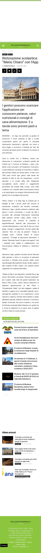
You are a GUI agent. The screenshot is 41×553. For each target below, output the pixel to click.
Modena (10, 51)
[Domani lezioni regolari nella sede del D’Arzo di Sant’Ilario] (7, 330)
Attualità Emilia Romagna (23, 476)
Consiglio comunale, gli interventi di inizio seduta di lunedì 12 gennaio (25, 439)
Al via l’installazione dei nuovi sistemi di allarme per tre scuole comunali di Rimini (26, 340)
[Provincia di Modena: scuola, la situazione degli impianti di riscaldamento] (7, 350)
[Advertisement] (20, 21)
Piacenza (18, 453)
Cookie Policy (20, 544)
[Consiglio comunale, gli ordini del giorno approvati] (7, 462)
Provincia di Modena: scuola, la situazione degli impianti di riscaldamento (26, 350)
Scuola (10, 54)
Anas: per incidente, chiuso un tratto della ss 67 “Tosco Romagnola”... (25, 472)
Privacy (29, 542)
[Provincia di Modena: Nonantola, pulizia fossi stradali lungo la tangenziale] (7, 387)
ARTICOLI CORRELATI (10, 318)
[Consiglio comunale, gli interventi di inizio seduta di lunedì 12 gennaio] (7, 440)
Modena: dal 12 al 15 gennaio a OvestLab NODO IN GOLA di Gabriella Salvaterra (26, 376)
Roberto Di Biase (9, 66)
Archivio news (20, 542)
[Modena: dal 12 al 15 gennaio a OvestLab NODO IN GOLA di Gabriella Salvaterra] (7, 376)
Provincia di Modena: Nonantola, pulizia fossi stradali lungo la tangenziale (26, 386)
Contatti (11, 542)
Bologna (18, 444)
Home (4, 51)
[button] (38, 46)
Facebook (22, 546)
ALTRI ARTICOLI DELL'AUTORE (13, 322)
